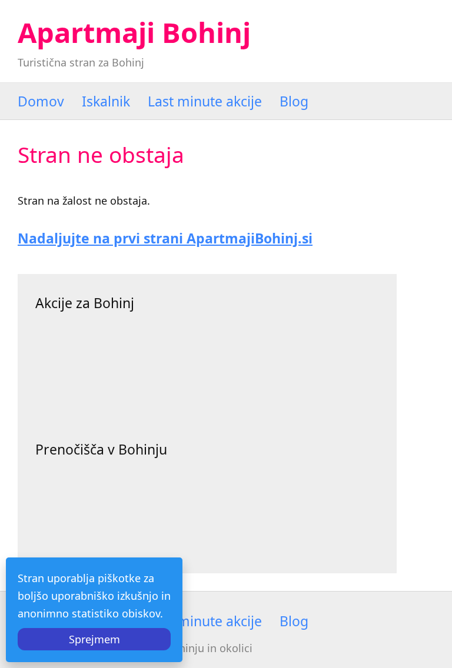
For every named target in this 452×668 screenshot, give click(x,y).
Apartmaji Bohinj (134, 32)
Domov (41, 101)
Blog (294, 101)
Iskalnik (106, 101)
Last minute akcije (205, 101)
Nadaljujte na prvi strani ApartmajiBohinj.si (165, 238)
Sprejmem (94, 639)
